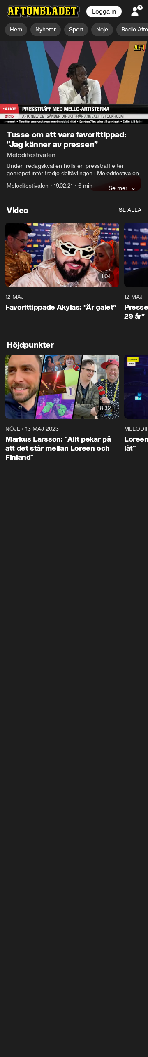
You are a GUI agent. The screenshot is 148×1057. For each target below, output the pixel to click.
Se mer (118, 188)
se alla (130, 210)
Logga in (104, 11)
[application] (74, 83)
